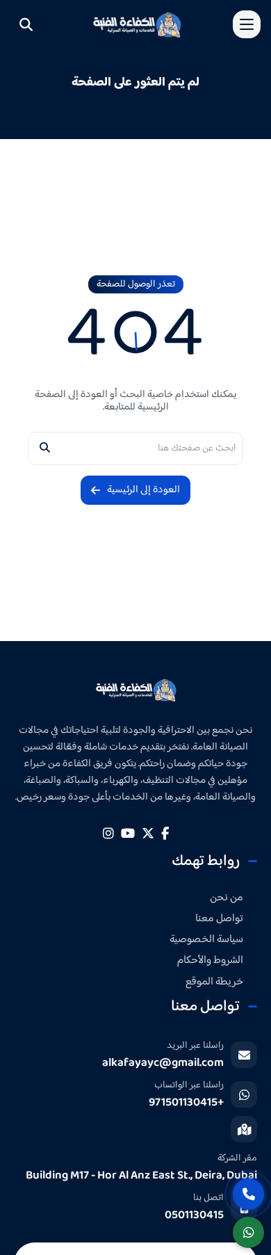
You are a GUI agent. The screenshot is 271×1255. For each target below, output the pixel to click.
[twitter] (148, 833)
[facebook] (165, 833)
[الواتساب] (248, 1232)
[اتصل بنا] (248, 1194)
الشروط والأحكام (210, 960)
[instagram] (108, 833)
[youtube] (128, 833)
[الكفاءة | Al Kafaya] (136, 689)
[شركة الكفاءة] (137, 24)
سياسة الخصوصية (206, 939)
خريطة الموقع (214, 982)
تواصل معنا (219, 918)
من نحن (226, 898)
